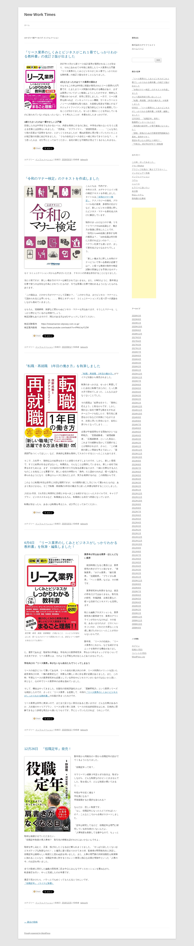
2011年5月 (136, 562)
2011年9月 (136, 548)
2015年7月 (136, 381)
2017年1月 (136, 348)
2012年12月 (137, 493)
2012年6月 (136, 515)
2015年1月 (136, 403)
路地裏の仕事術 (139, 198)
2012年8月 (136, 508)
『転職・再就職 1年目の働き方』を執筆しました (62, 366)
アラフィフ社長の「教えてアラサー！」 (149, 169)
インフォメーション (44, 159)
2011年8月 (136, 551)
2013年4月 (136, 479)
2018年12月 (137, 334)
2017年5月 (136, 337)
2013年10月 (137, 457)
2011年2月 (136, 573)
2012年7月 (136, 512)
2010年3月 (136, 606)
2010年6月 (136, 595)
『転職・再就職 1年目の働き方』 (97, 373)
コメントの (139, 653)
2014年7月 (136, 424)
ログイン (136, 646)
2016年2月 (136, 366)
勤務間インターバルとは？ (144, 122)
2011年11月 (137, 541)
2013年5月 (136, 475)
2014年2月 (136, 443)
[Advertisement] (144, 253)
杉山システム (138, 195)
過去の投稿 (31, 922)
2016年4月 (136, 359)
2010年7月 (136, 591)
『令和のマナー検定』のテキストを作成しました (62, 178)
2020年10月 (137, 327)
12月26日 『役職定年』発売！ (48, 749)
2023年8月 (136, 319)
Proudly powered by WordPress (37, 933)
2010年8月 (136, 588)
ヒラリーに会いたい (141, 187)
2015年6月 (136, 385)
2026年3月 (136, 316)
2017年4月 (136, 341)
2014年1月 (136, 446)
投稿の (137, 649)
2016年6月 (136, 356)
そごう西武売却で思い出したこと (146, 97)
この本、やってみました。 (144, 162)
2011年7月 (136, 555)
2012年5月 (136, 519)
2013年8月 (136, 464)
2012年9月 (136, 504)
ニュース (136, 184)
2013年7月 (136, 468)
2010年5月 (136, 599)
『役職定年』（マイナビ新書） (39, 883)
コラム (135, 180)
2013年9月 (136, 461)
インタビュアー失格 (141, 173)
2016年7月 (136, 352)
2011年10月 (137, 544)
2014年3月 (136, 439)
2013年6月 (136, 472)
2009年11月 (137, 620)
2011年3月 (136, 570)
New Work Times (39, 14)
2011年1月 (136, 577)
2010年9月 (136, 584)
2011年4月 (136, 566)
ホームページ (138, 48)
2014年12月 (137, 406)
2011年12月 (137, 537)
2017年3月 (136, 345)
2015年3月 (136, 395)
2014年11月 (137, 410)
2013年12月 (137, 450)
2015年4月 (136, 392)
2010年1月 (136, 613)
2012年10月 (137, 501)
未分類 (135, 191)
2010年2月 (136, 610)
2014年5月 (136, 432)
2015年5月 (136, 388)
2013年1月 (136, 490)
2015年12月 (137, 374)
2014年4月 (136, 435)
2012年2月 (136, 530)
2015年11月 (137, 377)
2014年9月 (136, 417)
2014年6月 (136, 428)
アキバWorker (138, 166)
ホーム (27, 25)
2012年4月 (136, 522)
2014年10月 (137, 414)
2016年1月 (136, 370)
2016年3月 (136, 363)
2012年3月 (136, 526)
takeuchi (84, 159)
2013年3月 (136, 483)
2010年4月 (136, 602)
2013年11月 (137, 454)
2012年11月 (137, 497)
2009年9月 (136, 628)
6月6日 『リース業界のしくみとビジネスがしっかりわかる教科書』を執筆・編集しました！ (70, 545)
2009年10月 (137, 624)
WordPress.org (138, 657)
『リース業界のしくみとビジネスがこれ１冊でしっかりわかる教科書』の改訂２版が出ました (70, 54)
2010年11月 (137, 581)
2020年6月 (136, 330)
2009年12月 (137, 617)
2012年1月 (136, 533)
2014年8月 (136, 421)
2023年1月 (136, 323)
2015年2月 (136, 399)
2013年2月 (136, 486)
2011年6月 (136, 559)
